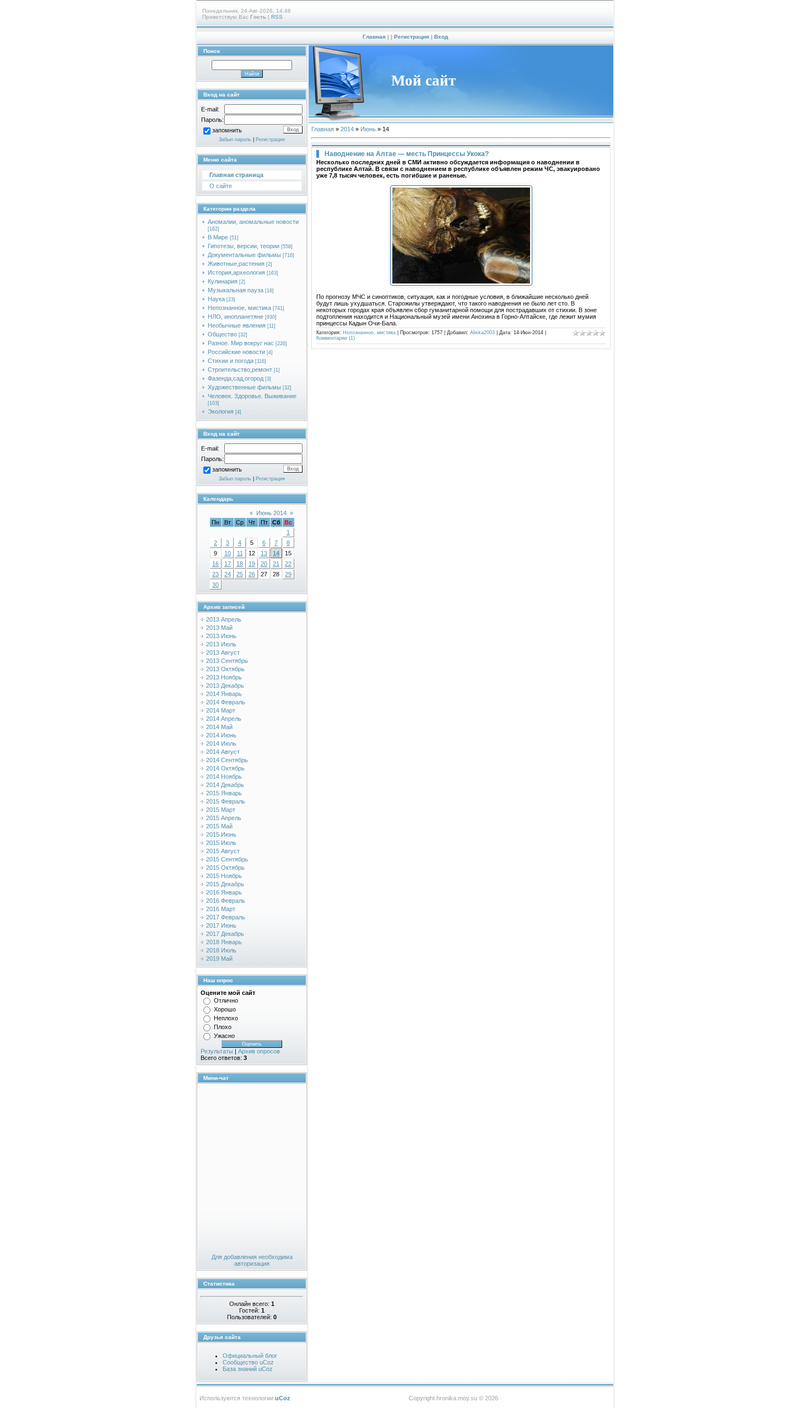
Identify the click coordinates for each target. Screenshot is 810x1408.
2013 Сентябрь (227, 660)
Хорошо (225, 1009)
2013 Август (223, 652)
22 (288, 563)
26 (252, 574)
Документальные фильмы (244, 254)
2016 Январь (224, 892)
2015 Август (223, 851)
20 (264, 563)
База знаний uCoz (248, 1369)
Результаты (217, 1051)
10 (227, 553)
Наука (216, 299)
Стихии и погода (230, 360)
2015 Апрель (223, 818)
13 (264, 553)
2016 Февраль (225, 900)
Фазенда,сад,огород (235, 378)
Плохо (222, 1027)
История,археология (236, 272)
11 (240, 553)
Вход (441, 37)
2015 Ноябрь (224, 875)
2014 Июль (221, 743)
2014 (347, 129)
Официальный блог (250, 1355)
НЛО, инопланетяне (235, 316)
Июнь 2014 (271, 513)
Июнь (368, 129)
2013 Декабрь (225, 685)
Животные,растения (236, 263)
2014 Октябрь (225, 768)
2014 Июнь (221, 735)
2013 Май (219, 627)
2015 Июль (221, 842)
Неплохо (226, 1018)
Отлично (226, 1000)
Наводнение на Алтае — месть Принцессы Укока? (407, 154)
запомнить (227, 130)
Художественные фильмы (244, 387)
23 (215, 574)
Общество (222, 334)
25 (239, 574)
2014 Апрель (223, 718)
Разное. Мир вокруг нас (241, 343)
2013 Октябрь (225, 669)
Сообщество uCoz (248, 1362)
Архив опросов (259, 1051)
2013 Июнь (221, 636)
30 (215, 584)
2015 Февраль (225, 801)
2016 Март (220, 909)
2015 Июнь (221, 834)
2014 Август (223, 751)
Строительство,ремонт (240, 369)
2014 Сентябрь (227, 760)
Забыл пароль (235, 139)
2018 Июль (221, 950)
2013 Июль (221, 644)
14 (276, 553)
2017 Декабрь (225, 933)
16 (215, 563)
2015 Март (220, 809)
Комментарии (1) (335, 338)
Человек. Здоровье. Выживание (252, 396)
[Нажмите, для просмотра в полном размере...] (461, 283)
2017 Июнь (221, 925)
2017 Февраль (225, 917)
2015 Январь (224, 793)
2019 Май (219, 958)
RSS (277, 17)
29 (288, 574)
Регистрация (411, 37)
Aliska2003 (482, 332)
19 (252, 563)
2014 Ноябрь (224, 776)
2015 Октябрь (225, 867)
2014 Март (220, 710)
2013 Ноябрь (224, 677)
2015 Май (219, 826)
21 (276, 563)
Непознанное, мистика (239, 307)
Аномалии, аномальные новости (253, 221)
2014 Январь (224, 693)
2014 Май (219, 727)
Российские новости (236, 352)
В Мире (218, 237)
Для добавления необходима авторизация (252, 1260)
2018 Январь (224, 942)
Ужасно (224, 1035)
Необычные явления (237, 325)
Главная (374, 37)
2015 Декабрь (225, 884)
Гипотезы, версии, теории (243, 246)
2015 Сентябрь (227, 859)
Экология (221, 411)
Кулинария (222, 281)
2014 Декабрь (225, 784)
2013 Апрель (223, 619)
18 (239, 563)
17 (227, 563)
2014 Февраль (225, 702)
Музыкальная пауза (235, 290)
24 (227, 574)
